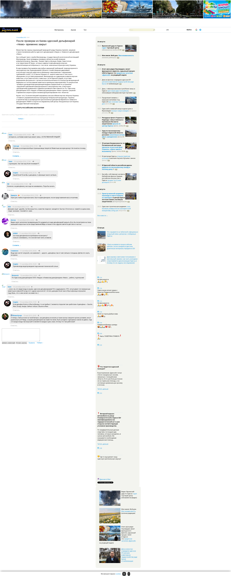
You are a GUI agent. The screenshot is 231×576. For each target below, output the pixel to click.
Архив (73, 30)
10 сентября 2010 (21, 37)
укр (167, 30)
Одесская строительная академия (114, 206)
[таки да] (7, 150)
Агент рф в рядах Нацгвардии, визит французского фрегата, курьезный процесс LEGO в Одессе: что (118, 71)
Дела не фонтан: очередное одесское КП (116, 80)
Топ (85, 30)
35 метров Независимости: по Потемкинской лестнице (113, 144)
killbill (15, 233)
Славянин (14, 251)
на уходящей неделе (119, 75)
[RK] (3, 183)
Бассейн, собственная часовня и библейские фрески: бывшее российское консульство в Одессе (113, 177)
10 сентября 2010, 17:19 (29, 146)
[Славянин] (5, 255)
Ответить (11, 141)
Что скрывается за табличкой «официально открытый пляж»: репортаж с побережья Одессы (122, 234)
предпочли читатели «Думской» (128, 540)
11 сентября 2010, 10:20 (28, 264)
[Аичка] (5, 224)
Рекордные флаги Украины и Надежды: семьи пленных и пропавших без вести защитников (113, 121)
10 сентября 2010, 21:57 (20, 207)
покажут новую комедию (120, 111)
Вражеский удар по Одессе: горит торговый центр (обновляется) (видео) (23, 17)
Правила (32, 343)
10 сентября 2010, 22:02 (25, 220)
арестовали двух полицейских (118, 91)
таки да (16, 146)
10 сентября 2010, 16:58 (22, 135)
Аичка (13, 220)
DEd (9, 207)
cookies (118, 574)
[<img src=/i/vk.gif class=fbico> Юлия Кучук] (5, 319)
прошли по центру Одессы (111, 125)
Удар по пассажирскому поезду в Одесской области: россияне (112, 133)
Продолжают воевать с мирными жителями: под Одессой (111, 100)
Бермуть (14, 195)
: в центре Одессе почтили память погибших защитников (113, 200)
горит (104, 48)
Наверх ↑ (21, 119)
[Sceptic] (7, 177)
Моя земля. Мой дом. (110, 55)
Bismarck (15, 275)
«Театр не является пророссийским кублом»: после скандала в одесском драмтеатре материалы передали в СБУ (121, 246)
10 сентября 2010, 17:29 (19, 184)
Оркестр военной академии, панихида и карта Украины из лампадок (113, 196)
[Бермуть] (5, 199)
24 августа (101, 42)
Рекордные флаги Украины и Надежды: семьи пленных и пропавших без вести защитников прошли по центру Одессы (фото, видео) (178, 16)
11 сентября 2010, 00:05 (27, 233)
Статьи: (101, 227)
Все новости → (102, 215)
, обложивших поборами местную (117, 92)
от (112, 84)
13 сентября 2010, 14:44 (28, 275)
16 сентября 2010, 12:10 (21, 287)
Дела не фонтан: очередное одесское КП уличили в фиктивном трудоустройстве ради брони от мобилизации (129, 555)
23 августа (101, 65)
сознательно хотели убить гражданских (113, 136)
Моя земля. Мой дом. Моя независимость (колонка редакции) (71, 17)
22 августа (101, 189)
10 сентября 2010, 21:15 (28, 173)
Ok (124, 574)
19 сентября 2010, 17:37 (28, 302)
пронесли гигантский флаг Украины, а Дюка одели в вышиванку (112, 149)
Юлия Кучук (17, 315)
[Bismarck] (6, 274)
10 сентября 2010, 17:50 (29, 195)
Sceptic (15, 173)
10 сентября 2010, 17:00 (22, 161)
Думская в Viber (105, 479)
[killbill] (7, 237)
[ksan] (4, 133)
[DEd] (4, 207)
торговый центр (110, 49)
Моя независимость (126, 55)
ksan (10, 135)
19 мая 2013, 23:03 (30, 315)
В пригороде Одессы (109, 156)
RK (8, 184)
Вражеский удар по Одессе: (112, 46)
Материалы (59, 30)
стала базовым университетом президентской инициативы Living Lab (116, 209)
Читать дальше (102, 389)
